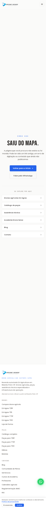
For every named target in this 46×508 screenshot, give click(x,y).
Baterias (5, 454)
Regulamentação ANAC (11, 489)
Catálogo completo (9, 434)
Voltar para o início (22, 168)
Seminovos (6, 473)
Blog (3, 465)
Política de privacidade (10, 502)
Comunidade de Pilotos (11, 469)
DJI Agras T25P (7, 408)
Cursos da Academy (10, 477)
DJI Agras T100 (7, 420)
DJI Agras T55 (7, 412)
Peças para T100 (8, 446)
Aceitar (19, 505)
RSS (3, 493)
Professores (6, 481)
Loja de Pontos (7, 424)
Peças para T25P (8, 438)
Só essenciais (8, 505)
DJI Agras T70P (7, 416)
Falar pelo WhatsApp (23, 175)
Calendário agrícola (9, 485)
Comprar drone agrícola (11, 404)
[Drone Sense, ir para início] (10, 4)
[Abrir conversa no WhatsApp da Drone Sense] (41, 482)
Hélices (4, 450)
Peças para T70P (8, 442)
